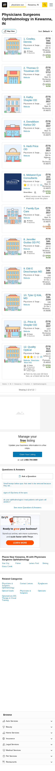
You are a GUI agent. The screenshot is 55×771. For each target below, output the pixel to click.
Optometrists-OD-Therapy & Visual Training (9, 598)
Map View (11, 31)
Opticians (42, 591)
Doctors (27, 384)
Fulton (18, 563)
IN (10, 384)
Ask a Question (29, 476)
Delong (45, 563)
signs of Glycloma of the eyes (15, 493)
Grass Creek (7, 566)
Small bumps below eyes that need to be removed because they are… (27, 485)
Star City (5, 563)
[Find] (44, 4)
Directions (35, 360)
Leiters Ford (34, 563)
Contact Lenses (26, 583)
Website (26, 48)
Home (4, 384)
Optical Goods (8, 591)
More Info (28, 362)
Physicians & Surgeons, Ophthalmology (8, 585)
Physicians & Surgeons (25, 592)
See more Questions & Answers (27, 507)
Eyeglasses (43, 583)
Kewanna (17, 384)
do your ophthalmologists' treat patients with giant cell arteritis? (24, 501)
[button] (51, 4)
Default (46, 31)
